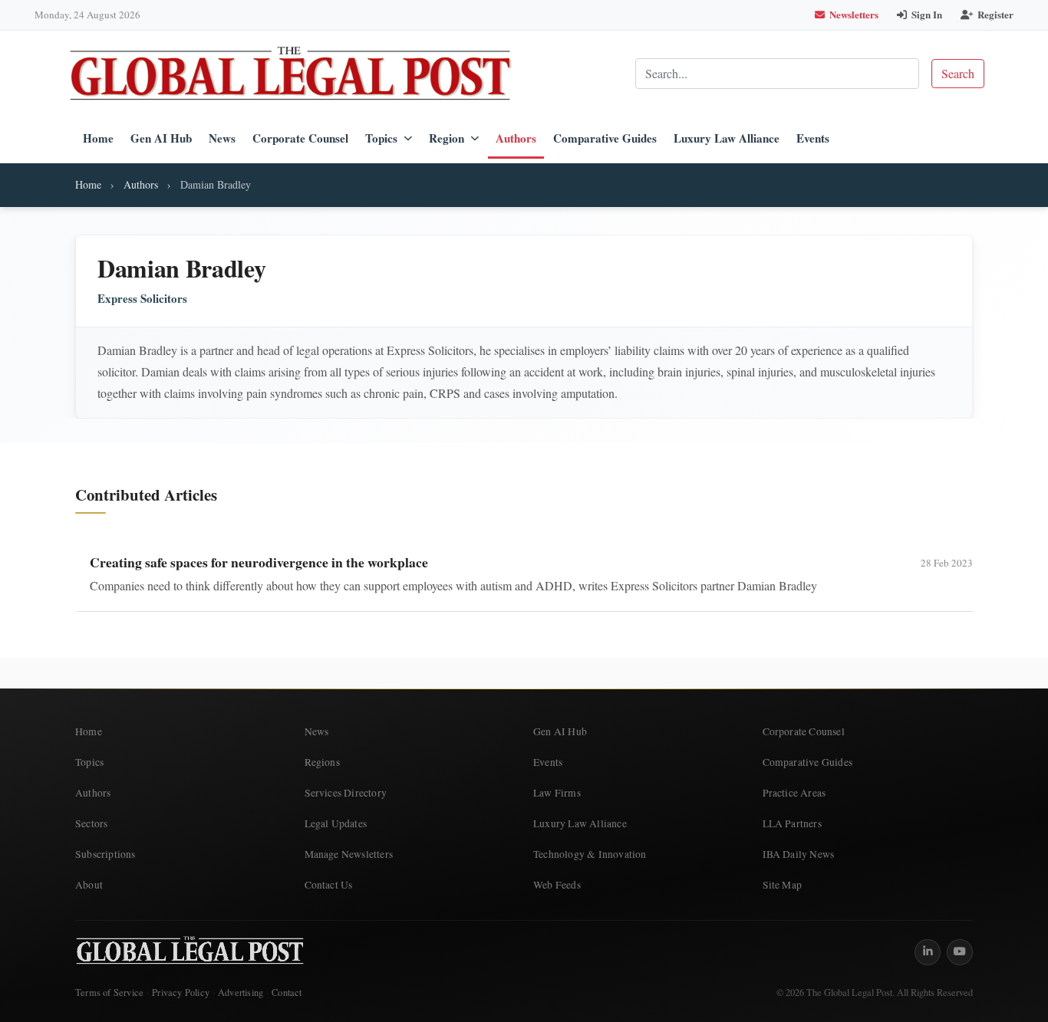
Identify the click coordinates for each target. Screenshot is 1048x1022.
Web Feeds (557, 885)
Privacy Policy (180, 992)
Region (446, 138)
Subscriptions (105, 854)
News (222, 138)
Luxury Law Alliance (726, 138)
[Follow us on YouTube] (960, 952)
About (89, 885)
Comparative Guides (605, 138)
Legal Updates (336, 823)
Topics (381, 138)
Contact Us (329, 885)
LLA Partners (792, 823)
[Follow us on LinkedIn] (928, 952)
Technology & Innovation (590, 854)
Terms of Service (109, 992)
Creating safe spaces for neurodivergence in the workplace (259, 562)
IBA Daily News (799, 854)
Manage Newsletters (349, 854)
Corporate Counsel (300, 138)
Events (812, 138)
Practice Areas (794, 793)
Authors (516, 138)
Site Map (782, 885)
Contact (287, 992)
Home (98, 138)
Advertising (240, 992)
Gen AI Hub (161, 138)
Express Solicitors (142, 299)
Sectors (91, 823)
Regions (322, 762)
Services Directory (346, 793)
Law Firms (557, 793)
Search (957, 73)
